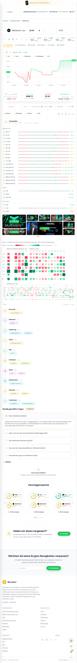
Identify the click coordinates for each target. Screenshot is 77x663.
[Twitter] (62, 114)
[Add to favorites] (9, 39)
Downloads (44, 617)
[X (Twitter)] (51, 640)
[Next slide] (72, 96)
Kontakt (5, 624)
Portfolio (5, 648)
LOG (48, 56)
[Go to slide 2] (35, 517)
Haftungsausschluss (9, 620)
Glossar (43, 620)
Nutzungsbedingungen (10, 611)
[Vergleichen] (10, 52)
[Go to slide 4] (38, 517)
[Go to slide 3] (37, 517)
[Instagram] (55, 640)
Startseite (5, 21)
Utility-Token (32, 422)
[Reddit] (58, 114)
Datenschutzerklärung (9, 614)
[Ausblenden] (73, 2)
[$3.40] (38, 72)
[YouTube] (69, 114)
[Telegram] (65, 114)
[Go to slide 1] (38, 236)
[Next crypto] (21, 39)
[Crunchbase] (42, 640)
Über (42, 611)
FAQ (3, 617)
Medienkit (5, 627)
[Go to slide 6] (41, 517)
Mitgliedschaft (7, 639)
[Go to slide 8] (43, 517)
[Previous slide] (5, 96)
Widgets (5, 651)
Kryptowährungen (15, 21)
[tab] (8, 45)
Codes (4, 630)
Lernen (43, 627)
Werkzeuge (44, 624)
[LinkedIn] (47, 640)
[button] (38, 416)
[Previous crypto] (5, 39)
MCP (3, 645)
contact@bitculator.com (67, 660)
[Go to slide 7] (42, 517)
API (3, 642)
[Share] (17, 39)
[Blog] (72, 114)
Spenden (44, 614)
